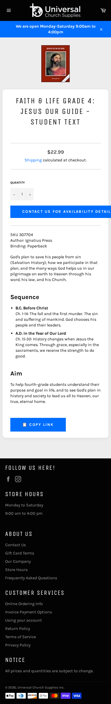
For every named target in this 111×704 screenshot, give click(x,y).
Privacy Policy (17, 645)
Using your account (23, 620)
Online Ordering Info (24, 603)
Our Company (18, 561)
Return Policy (17, 628)
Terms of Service (20, 636)
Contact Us (15, 544)
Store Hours (16, 569)
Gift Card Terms (19, 553)
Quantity (17, 182)
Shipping (33, 160)
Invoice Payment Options (28, 611)
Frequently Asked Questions (31, 577)
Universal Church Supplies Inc (40, 687)
